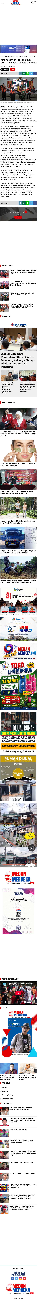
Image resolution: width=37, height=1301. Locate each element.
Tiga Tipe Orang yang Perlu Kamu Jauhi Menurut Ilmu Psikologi (21, 1108)
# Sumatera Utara (6, 1098)
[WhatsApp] (24, 73)
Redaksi (15, 1268)
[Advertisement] (18, 26)
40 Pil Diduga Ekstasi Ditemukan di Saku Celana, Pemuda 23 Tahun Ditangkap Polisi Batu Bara (21, 1207)
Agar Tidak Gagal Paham (18, 1129)
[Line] (27, 73)
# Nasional (4, 1091)
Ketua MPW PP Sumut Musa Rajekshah (17, 56)
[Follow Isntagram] (20, 1278)
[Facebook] (35, 73)
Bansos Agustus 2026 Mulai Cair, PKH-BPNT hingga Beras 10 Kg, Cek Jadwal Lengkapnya (22, 1153)
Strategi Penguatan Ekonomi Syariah (22, 1173)
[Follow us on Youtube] (24, 1278)
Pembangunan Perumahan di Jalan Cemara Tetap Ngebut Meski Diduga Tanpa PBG (22, 1120)
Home (1, 56)
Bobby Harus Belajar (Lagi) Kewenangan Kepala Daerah (7, 1077)
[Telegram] (20, 73)
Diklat (5, 56)
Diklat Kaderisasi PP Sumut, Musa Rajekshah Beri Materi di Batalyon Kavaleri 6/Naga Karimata (21, 306)
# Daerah (3, 1087)
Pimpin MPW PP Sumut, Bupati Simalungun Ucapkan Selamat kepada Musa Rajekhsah (22, 283)
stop (12, 69)
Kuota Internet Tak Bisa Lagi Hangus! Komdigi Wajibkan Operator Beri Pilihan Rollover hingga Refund (18, 434)
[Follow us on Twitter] (16, 1278)
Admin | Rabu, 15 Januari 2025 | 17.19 (9, 66)
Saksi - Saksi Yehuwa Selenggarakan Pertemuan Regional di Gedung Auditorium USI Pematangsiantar (22, 1196)
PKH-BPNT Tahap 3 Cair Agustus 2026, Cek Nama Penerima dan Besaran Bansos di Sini (22, 1186)
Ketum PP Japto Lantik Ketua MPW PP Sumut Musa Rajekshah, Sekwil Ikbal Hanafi (22, 272)
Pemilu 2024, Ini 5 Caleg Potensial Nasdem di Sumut (21, 1141)
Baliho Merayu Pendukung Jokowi (21, 1162)
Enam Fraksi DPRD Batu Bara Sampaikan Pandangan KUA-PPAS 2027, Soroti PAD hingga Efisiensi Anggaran (27, 387)
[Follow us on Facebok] (12, 1278)
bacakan (5, 69)
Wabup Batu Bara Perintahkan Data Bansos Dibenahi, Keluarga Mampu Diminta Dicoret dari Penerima (18, 360)
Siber (21, 1268)
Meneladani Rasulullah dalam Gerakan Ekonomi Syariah (27, 1077)
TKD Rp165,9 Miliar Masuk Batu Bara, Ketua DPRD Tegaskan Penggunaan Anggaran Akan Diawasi (8, 388)
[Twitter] (31, 73)
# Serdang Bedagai (7, 1095)
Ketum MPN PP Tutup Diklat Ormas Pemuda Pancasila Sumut (21, 294)
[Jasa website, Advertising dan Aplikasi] (18, 222)
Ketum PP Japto (31, 56)
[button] (35, 1)
